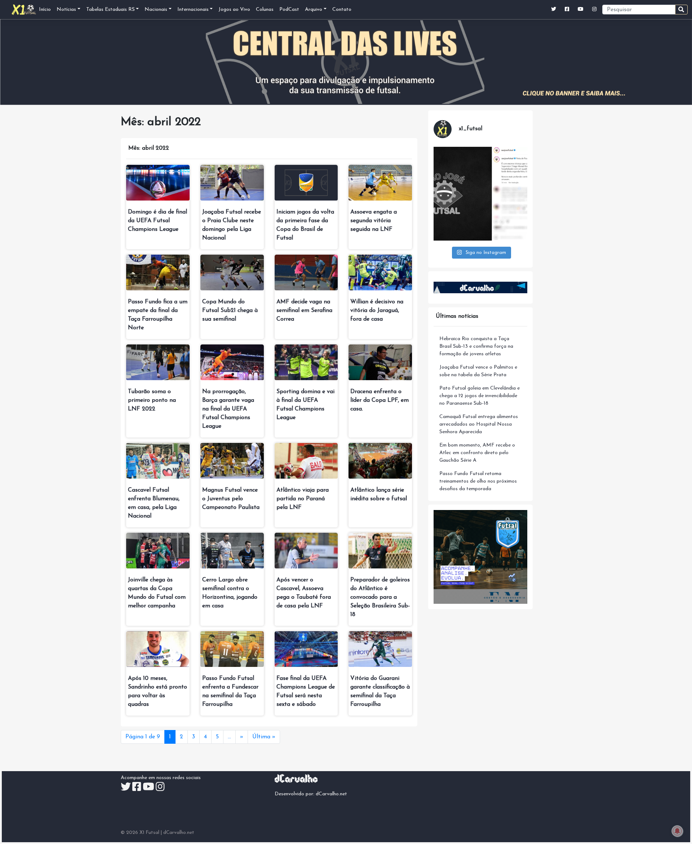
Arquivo (313, 9)
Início (45, 9)
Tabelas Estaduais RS (110, 9)
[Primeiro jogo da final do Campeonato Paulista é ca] (480, 194)
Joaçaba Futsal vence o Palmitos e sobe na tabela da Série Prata (478, 371)
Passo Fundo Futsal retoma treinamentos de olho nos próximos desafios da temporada (478, 481)
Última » (263, 737)
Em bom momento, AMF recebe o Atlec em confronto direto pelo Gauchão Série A (477, 453)
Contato (341, 9)
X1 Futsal (149, 832)
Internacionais (193, 9)
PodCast (289, 9)
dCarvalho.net (331, 794)
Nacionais (156, 9)
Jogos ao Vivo (234, 9)
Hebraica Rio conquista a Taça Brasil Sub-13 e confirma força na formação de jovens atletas (476, 346)
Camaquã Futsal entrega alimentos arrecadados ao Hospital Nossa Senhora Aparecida (478, 424)
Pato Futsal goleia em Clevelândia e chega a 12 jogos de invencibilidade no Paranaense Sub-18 (479, 396)
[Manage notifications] (677, 831)
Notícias (66, 9)
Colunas (265, 9)
